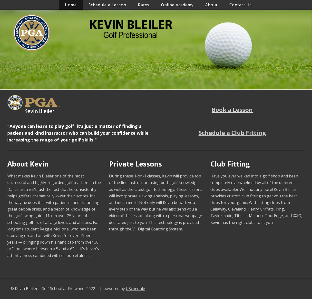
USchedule (135, 288)
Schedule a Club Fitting (232, 133)
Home (71, 5)
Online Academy (177, 5)
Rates (143, 5)
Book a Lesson (232, 110)
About (211, 5)
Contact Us (240, 5)
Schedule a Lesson (107, 5)
